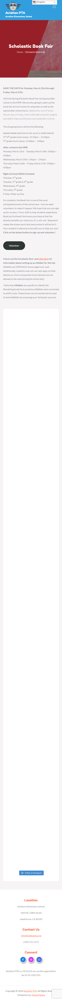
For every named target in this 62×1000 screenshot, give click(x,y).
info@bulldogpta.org (31, 935)
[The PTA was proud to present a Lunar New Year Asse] (31, 799)
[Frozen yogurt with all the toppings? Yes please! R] (31, 356)
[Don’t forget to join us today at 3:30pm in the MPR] (31, 550)
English (40, 2)
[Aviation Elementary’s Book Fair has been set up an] (31, 605)
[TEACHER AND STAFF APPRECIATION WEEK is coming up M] (31, 466)
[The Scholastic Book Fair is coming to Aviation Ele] (31, 661)
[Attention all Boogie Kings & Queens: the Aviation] (31, 383)
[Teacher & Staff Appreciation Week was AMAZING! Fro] (31, 411)
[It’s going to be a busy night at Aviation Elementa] (31, 855)
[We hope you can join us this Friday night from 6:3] (31, 772)
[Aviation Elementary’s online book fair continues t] (31, 577)
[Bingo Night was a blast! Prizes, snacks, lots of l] (31, 688)
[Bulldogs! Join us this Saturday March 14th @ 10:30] (31, 744)
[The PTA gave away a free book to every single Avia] (31, 827)
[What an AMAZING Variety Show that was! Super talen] (31, 522)
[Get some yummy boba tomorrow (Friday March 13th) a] (31, 716)
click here (43, 258)
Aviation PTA (15, 13)
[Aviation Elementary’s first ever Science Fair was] (31, 439)
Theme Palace (38, 995)
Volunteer (14, 245)
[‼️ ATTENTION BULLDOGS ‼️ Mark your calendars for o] (31, 328)
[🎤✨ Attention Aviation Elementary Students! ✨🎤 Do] (31, 633)
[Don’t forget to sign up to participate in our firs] (31, 494)
